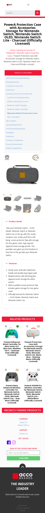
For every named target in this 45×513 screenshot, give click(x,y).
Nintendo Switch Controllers (17, 109)
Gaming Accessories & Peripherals (19, 94)
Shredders (10, 132)
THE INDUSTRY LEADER (22, 486)
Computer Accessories (14, 86)
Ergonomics (10, 90)
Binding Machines (12, 82)
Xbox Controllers (13, 117)
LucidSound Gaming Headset (18, 97)
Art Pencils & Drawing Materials (18, 78)
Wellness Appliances (14, 148)
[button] (38, 157)
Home (12, 50)
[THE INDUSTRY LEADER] (22, 467)
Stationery (10, 136)
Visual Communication (14, 144)
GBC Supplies (11, 121)
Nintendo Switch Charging (17, 105)
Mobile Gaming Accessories (17, 101)
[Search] (37, 12)
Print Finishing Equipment (15, 129)
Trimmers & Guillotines (14, 140)
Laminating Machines (14, 125)
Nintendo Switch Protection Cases (22, 113)
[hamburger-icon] (28, 4)
